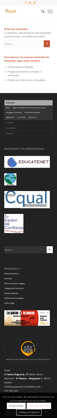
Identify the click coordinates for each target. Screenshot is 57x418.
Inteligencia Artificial (14, 112)
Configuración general (29, 412)
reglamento (10, 117)
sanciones (21, 117)
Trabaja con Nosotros (14, 288)
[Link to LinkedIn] (30, 2)
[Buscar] (41, 11)
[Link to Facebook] (25, 2)
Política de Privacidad (13, 298)
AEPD (8, 108)
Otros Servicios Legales (14, 283)
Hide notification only (39, 405)
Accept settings (16, 405)
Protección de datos (32, 112)
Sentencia (32, 117)
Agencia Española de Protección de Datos (29, 108)
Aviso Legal (9, 303)
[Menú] (48, 11)
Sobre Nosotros (11, 273)
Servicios (8, 278)
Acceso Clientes (11, 293)
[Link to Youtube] (34, 2)
